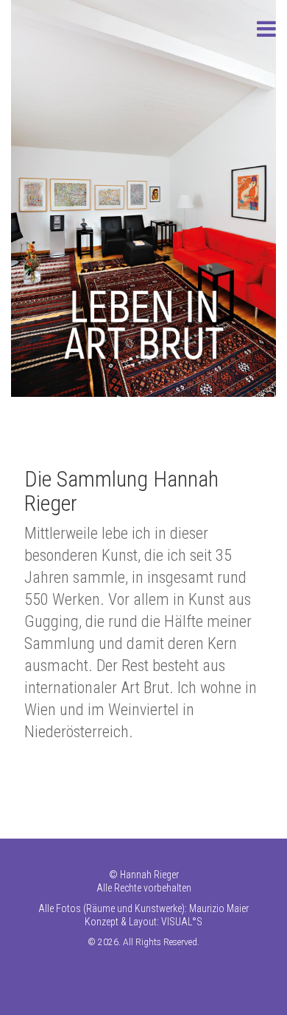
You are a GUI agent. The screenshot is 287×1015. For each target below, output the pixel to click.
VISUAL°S (181, 922)
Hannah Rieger (149, 874)
